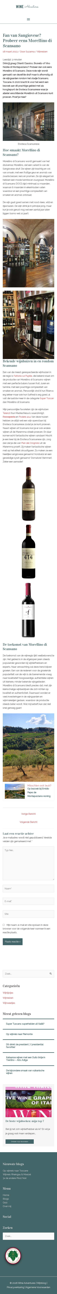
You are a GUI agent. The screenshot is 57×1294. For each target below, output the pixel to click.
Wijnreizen (42, 51)
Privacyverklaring (15, 1287)
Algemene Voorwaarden (38, 1287)
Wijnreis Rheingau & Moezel (17, 1174)
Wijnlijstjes (8, 992)
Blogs (6, 1199)
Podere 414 (25, 417)
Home (6, 1195)
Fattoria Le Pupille (23, 376)
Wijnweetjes (9, 1003)
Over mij (7, 1206)
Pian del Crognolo (30, 443)
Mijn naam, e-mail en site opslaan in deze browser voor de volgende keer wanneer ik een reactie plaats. (26, 929)
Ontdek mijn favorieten (19, 1142)
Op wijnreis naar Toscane (15, 1170)
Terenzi (6, 413)
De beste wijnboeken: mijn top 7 (25, 1121)
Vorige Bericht (28, 814)
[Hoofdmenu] (28, 19)
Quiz (5, 1202)
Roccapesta (9, 417)
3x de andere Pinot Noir (15, 1178)
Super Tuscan (47, 398)
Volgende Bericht (28, 822)
